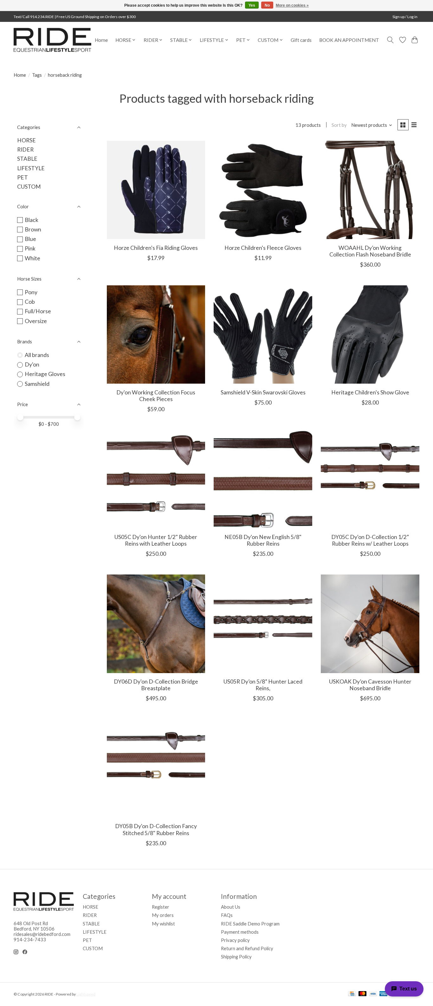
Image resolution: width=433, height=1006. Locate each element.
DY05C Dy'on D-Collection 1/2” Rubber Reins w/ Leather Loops (370, 540)
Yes (252, 5)
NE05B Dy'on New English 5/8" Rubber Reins (262, 540)
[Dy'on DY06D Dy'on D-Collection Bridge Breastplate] (156, 623)
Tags (37, 75)
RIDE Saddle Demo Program (250, 923)
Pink (30, 248)
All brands (37, 355)
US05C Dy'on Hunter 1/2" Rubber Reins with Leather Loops (155, 540)
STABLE (27, 158)
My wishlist (163, 923)
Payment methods (240, 932)
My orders (163, 915)
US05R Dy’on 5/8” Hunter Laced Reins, (262, 684)
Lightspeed (85, 994)
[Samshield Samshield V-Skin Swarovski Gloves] (263, 334)
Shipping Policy (236, 956)
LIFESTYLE (31, 168)
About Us (230, 907)
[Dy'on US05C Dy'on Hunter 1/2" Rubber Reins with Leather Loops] (156, 479)
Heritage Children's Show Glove (370, 392)
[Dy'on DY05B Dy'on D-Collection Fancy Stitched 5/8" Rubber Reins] (156, 768)
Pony (31, 292)
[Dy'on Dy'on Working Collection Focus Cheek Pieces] (156, 334)
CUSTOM (29, 186)
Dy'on (32, 364)
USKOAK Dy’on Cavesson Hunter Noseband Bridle (370, 684)
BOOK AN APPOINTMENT (349, 40)
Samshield (37, 383)
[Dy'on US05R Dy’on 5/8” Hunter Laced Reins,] (263, 623)
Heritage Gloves (45, 374)
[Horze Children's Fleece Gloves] (263, 190)
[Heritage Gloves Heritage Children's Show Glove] (370, 334)
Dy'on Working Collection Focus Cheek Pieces (155, 395)
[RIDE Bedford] (52, 40)
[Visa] (373, 994)
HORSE (26, 140)
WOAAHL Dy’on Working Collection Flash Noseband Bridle (370, 251)
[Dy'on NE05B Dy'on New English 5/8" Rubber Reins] (263, 479)
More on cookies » (292, 5)
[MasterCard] (363, 994)
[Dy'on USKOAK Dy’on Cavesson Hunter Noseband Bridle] (370, 623)
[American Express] (383, 994)
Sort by (339, 125)
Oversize (36, 321)
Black (31, 220)
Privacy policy (235, 940)
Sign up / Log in (404, 16)
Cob (30, 301)
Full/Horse (38, 311)
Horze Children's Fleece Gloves (262, 247)
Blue (30, 239)
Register (160, 907)
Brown (33, 229)
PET (22, 177)
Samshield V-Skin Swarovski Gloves (263, 392)
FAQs (227, 915)
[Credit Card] (352, 994)
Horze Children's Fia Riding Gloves (156, 247)
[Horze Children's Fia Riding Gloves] (156, 190)
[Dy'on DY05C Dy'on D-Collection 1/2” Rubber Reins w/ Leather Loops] (370, 479)
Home (101, 40)
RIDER (25, 149)
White (32, 258)
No (267, 5)
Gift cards (301, 40)
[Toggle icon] (390, 40)
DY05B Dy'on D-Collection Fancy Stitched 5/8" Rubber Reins (156, 829)
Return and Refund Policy (247, 948)
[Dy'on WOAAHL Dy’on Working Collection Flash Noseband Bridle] (370, 190)
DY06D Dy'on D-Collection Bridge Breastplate (156, 684)
